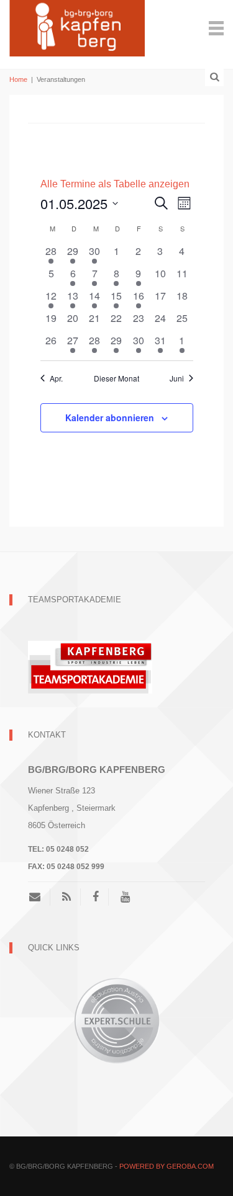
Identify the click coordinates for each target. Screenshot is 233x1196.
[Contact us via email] (39, 897)
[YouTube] (125, 897)
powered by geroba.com (166, 1166)
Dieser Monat (116, 378)
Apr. (56, 378)
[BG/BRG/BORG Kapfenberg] (77, 27)
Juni (177, 378)
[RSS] (66, 897)
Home (18, 79)
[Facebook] (95, 897)
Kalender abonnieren (109, 417)
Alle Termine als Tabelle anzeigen (115, 184)
